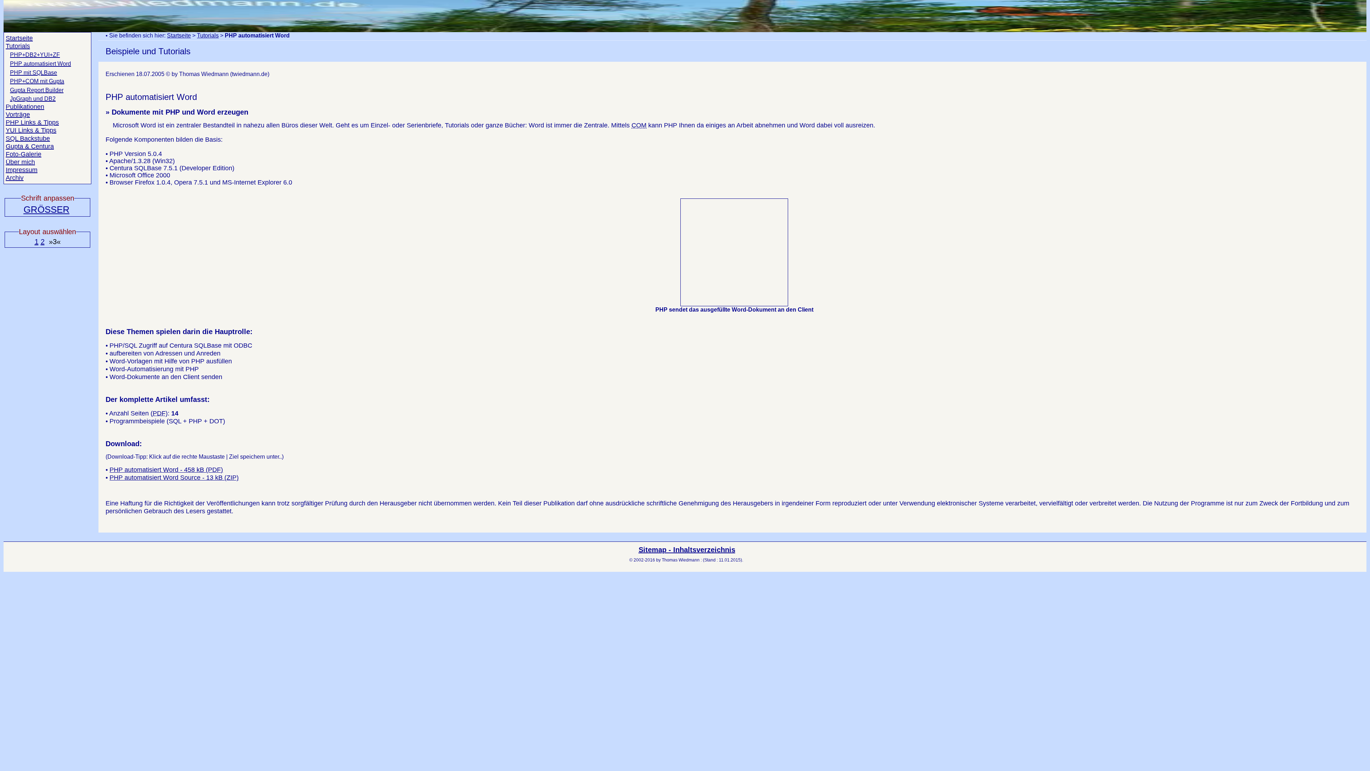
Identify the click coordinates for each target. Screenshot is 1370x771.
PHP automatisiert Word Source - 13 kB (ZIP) (174, 477)
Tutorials (208, 35)
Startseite (179, 35)
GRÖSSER (47, 209)
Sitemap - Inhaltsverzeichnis (687, 550)
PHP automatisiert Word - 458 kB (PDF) (166, 469)
